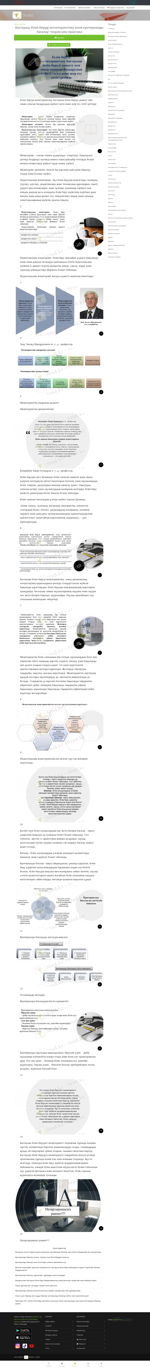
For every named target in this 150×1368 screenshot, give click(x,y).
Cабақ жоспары (99, 8)
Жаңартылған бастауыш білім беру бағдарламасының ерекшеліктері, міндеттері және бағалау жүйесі (56, 1280)
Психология (112, 152)
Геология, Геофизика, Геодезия (118, 75)
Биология (111, 56)
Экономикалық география (117, 226)
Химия (110, 214)
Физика (110, 202)
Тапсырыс (19, 3)
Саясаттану (112, 159)
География (111, 71)
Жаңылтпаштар (83, 1326)
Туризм (110, 198)
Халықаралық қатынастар (117, 210)
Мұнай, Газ (111, 126)
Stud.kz (28, 15)
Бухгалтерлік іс (113, 60)
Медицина (111, 114)
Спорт (110, 175)
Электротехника (113, 230)
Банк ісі (110, 48)
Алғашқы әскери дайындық (117, 36)
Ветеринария (112, 67)
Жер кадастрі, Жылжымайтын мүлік (120, 91)
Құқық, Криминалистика (116, 245)
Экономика (112, 222)
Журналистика (113, 95)
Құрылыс (111, 241)
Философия (112, 206)
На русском (130, 8)
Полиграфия (112, 148)
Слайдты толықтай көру (60, 45)
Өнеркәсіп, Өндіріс (114, 257)
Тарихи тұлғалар (113, 187)
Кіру (133, 3)
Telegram (82, 1344)
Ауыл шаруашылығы (115, 44)
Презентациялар (84, 8)
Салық (110, 156)
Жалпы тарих (112, 87)
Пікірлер (80, 1335)
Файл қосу (82, 1339)
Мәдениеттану (113, 134)
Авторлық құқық (51, 1330)
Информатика (113, 99)
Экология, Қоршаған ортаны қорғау (120, 218)
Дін (109, 79)
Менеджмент (112, 122)
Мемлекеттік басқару (115, 118)
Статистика (112, 179)
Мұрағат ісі (111, 130)
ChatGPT (48, 1326)
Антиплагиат (71, 8)
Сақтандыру (112, 163)
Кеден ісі (111, 102)
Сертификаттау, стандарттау (117, 167)
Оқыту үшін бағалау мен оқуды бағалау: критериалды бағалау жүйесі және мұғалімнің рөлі (52, 1296)
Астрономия (112, 40)
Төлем (47, 1339)
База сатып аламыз (52, 1344)
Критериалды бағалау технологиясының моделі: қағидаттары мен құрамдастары (47, 1291)
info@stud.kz (117, 1320)
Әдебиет (111, 249)
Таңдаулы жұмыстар (116, 8)
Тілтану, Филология (114, 183)
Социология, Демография (117, 171)
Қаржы (110, 237)
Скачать (60, 37)
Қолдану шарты (51, 1335)
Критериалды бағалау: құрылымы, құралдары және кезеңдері (40, 1275)
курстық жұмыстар (21, 1319)
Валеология (112, 63)
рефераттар (37, 1317)
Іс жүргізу (111, 28)
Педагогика (112, 144)
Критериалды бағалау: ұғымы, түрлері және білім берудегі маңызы (42, 1257)
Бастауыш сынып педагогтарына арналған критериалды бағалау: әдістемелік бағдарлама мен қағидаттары (58, 1252)
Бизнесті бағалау (113, 52)
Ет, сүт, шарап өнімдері (116, 83)
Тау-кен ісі (111, 191)
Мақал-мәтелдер (83, 1321)
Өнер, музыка (112, 253)
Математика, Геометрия (116, 110)
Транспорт (111, 195)
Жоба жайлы (50, 1321)
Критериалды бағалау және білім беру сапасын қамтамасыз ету (40, 1262)
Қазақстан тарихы (114, 233)
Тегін (47, 1348)
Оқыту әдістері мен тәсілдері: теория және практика (36, 1285)
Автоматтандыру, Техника (117, 32)
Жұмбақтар (81, 1330)
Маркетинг (112, 106)
